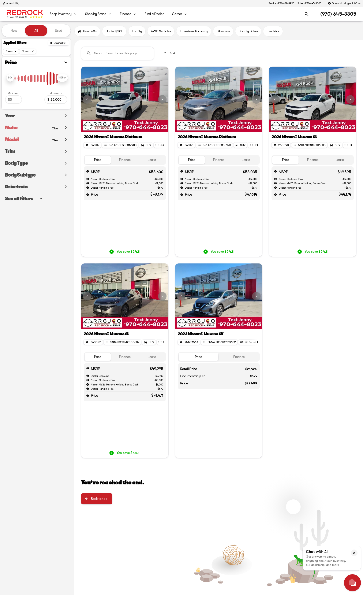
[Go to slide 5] (138, 126)
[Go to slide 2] (118, 126)
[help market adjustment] (87, 375)
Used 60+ (90, 31)
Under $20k (114, 31)
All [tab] (36, 31)
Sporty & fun (248, 31)
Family (137, 31)
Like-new (223, 31)
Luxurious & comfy (194, 31)
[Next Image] (162, 99)
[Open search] (306, 14)
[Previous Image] (87, 99)
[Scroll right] (163, 145)
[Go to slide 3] (124, 126)
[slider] (10, 78)
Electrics (273, 31)
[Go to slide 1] (111, 126)
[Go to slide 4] (131, 126)
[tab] (98, 160)
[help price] (87, 194)
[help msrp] (87, 171)
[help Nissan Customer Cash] (87, 179)
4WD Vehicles (161, 31)
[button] (87, 99)
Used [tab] (58, 31)
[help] (87, 187)
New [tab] (14, 31)
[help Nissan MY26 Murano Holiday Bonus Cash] (87, 183)
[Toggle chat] (352, 582)
